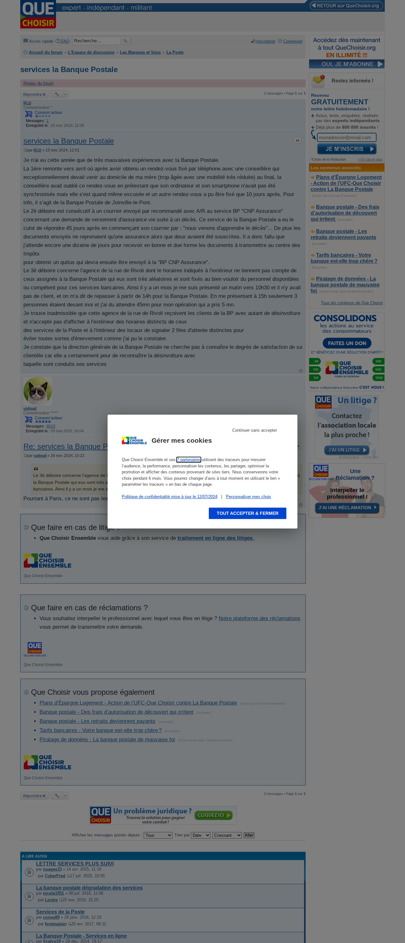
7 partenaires (189, 459)
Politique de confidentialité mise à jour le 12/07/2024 (169, 496)
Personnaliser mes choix (248, 496)
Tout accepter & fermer (247, 513)
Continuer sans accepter (254, 430)
